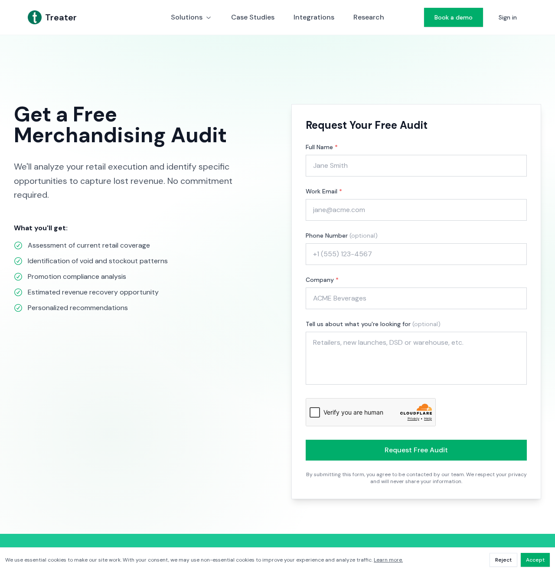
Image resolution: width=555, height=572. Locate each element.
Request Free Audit (416, 449)
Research (368, 17)
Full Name (322, 147)
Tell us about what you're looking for (373, 324)
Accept (535, 559)
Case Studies (252, 17)
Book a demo (453, 17)
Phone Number (342, 235)
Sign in (508, 17)
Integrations (314, 17)
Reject (503, 559)
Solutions (186, 17)
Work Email (324, 191)
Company (322, 280)
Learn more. (388, 559)
